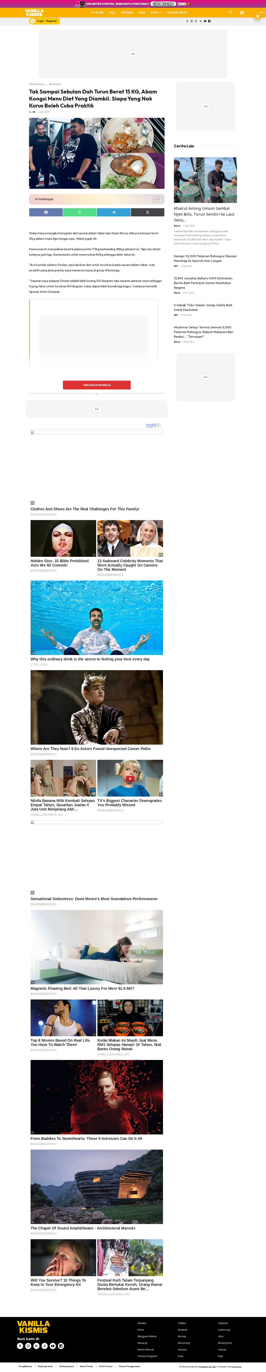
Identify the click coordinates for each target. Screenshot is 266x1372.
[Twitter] (196, 21)
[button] (230, 12)
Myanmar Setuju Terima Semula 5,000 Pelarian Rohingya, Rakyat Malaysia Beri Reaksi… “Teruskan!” (204, 331)
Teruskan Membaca (97, 385)
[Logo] (34, 12)
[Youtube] (205, 21)
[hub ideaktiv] (242, 11)
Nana (177, 225)
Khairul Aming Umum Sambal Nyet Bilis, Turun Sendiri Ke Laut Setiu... (204, 214)
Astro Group (236, 1367)
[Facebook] (187, 21)
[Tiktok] (200, 21)
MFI (176, 265)
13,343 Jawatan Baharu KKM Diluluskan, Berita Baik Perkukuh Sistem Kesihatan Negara (203, 282)
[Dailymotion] (209, 21)
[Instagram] (191, 21)
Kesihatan (55, 84)
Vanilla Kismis (37, 84)
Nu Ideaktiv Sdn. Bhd (207, 1367)
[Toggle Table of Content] (154, 199)
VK (34, 111)
